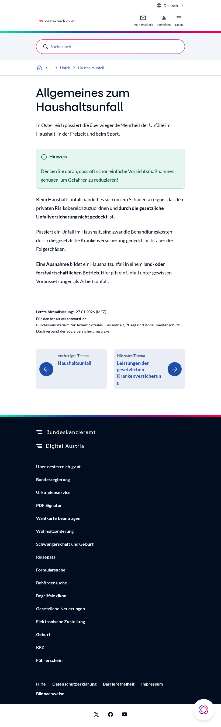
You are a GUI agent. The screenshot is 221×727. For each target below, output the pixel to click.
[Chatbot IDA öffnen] (204, 710)
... (51, 67)
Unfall (65, 67)
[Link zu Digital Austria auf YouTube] (124, 716)
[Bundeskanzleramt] (110, 432)
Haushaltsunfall (91, 67)
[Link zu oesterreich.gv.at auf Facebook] (110, 716)
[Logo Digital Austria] (110, 446)
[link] (71, 369)
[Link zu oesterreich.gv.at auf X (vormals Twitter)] (96, 716)
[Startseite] (39, 68)
